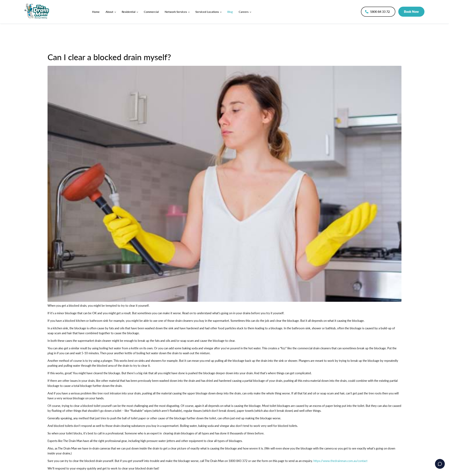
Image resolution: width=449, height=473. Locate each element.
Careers (244, 12)
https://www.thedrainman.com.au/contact (340, 461)
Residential (129, 12)
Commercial (151, 12)
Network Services (176, 12)
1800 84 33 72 (380, 11)
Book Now (411, 11)
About (110, 12)
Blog (230, 12)
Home (96, 12)
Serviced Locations (207, 12)
